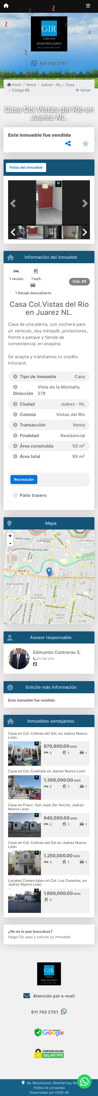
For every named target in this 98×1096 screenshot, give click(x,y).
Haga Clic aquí (20, 937)
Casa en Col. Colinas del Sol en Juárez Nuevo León (47, 844)
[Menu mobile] (6, 6)
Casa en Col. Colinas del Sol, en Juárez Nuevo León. (47, 735)
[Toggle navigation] (88, 6)
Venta (31, 84)
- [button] (10, 543)
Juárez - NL (51, 84)
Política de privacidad (49, 1088)
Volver (85, 90)
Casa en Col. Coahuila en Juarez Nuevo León (46, 771)
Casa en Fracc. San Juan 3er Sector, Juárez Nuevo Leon (46, 807)
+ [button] (10, 536)
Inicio (16, 84)
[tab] (26, 167)
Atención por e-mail (53, 996)
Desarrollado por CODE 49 (49, 1092)
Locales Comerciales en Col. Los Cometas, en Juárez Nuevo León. (47, 882)
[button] (14, 203)
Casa (70, 84)
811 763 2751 (53, 63)
